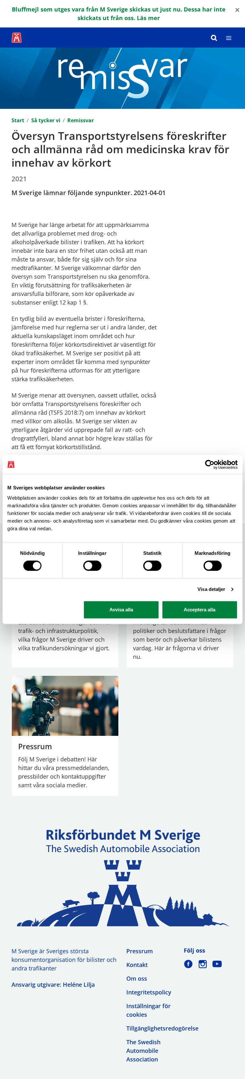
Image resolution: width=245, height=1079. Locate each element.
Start (17, 120)
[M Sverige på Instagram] (202, 964)
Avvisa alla (121, 609)
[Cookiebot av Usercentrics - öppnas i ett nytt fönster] (210, 464)
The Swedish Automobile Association (143, 1050)
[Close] (237, 9)
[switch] (92, 566)
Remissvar (80, 120)
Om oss (136, 978)
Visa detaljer (211, 589)
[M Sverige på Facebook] (188, 964)
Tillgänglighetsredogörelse (162, 1028)
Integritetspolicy (148, 992)
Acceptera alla (199, 609)
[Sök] (214, 37)
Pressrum (139, 951)
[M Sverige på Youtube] (217, 964)
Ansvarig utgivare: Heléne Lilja (53, 984)
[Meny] (229, 37)
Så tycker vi (45, 120)
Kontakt (137, 965)
